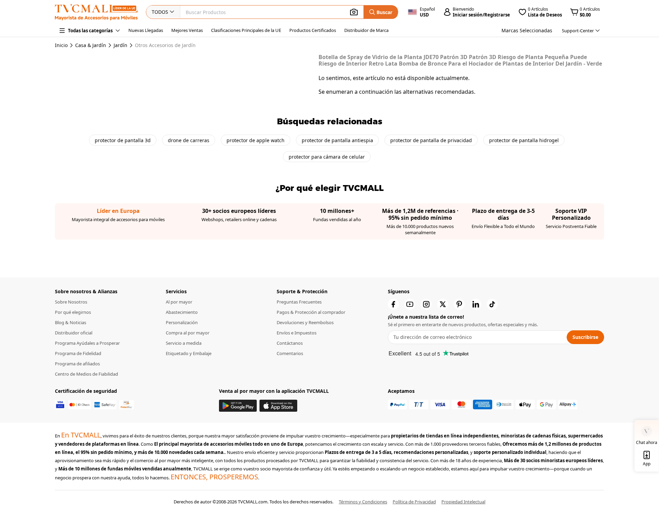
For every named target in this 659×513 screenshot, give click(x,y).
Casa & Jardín (90, 45)
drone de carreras (188, 140)
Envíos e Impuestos (296, 333)
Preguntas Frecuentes (299, 302)
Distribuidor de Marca (366, 30)
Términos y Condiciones (363, 502)
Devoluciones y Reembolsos (305, 322)
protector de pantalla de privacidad (431, 140)
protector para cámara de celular (327, 156)
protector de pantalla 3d (123, 140)
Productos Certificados (312, 30)
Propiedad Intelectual (463, 502)
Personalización (182, 322)
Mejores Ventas (187, 30)
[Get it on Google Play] (238, 406)
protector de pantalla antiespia (337, 140)
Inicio (61, 45)
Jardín (120, 45)
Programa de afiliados (77, 364)
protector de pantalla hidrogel (524, 140)
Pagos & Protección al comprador (311, 312)
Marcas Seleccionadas (526, 30)
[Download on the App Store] (278, 406)
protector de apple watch (256, 140)
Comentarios (290, 353)
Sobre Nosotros (71, 302)
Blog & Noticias (70, 322)
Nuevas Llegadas (145, 30)
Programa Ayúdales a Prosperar (87, 343)
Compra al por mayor (187, 333)
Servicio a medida (183, 343)
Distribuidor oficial (73, 333)
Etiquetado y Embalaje (188, 353)
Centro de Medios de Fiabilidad (86, 374)
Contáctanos (290, 343)
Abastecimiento (182, 312)
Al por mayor (179, 302)
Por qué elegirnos (73, 312)
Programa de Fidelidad (78, 353)
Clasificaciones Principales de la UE (246, 30)
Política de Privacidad (414, 502)
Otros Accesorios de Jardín (165, 45)
